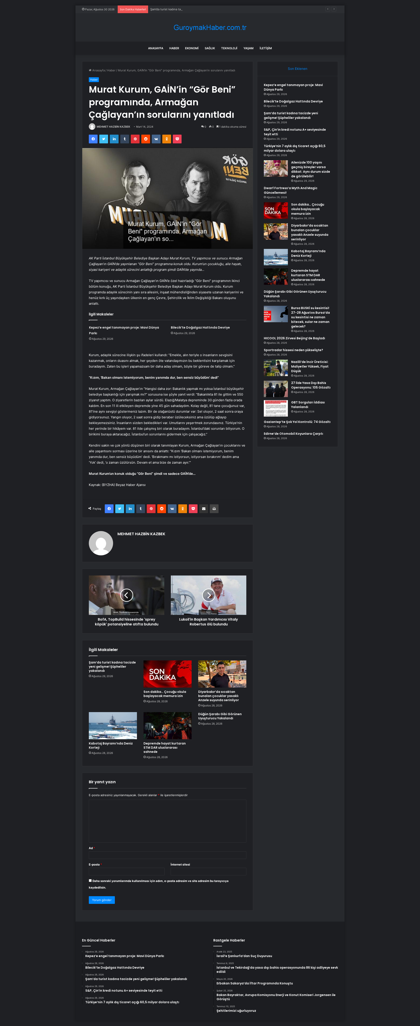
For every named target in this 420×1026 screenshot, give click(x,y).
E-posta (95, 864)
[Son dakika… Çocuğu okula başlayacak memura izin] (168, 674)
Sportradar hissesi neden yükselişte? (293, 350)
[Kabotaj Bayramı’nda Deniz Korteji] (113, 725)
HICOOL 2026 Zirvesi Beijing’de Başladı (294, 338)
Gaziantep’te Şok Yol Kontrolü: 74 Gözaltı (297, 422)
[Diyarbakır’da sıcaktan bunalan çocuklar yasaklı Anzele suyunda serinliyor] (222, 674)
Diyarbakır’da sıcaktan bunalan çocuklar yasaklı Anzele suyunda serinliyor (218, 696)
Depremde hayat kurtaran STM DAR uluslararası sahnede (165, 747)
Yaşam (248, 48)
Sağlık (210, 48)
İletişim (266, 48)
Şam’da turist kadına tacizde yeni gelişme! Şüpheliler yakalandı (192, 9)
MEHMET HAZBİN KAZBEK (113, 126)
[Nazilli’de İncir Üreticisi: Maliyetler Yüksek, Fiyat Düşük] (276, 368)
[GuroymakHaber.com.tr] (210, 27)
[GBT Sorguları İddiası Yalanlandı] (276, 408)
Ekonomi (192, 48)
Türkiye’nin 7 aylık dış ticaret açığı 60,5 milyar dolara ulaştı (295, 148)
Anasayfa (155, 48)
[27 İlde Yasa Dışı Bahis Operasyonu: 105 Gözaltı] (276, 389)
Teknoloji (229, 48)
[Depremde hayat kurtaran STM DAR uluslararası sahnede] (168, 725)
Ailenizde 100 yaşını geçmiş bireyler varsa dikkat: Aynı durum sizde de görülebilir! (310, 169)
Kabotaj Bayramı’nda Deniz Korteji (111, 745)
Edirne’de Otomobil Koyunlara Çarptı (293, 433)
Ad (92, 848)
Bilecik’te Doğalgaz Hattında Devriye (200, 327)
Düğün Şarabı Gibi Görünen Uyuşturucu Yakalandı (220, 716)
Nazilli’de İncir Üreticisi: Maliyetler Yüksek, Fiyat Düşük (310, 366)
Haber (174, 48)
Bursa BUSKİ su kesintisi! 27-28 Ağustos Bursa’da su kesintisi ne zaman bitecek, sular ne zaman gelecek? (310, 317)
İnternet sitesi (180, 864)
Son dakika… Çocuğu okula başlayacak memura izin (165, 694)
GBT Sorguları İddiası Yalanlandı (308, 404)
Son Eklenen (297, 69)
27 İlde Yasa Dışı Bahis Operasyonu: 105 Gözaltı (311, 385)
